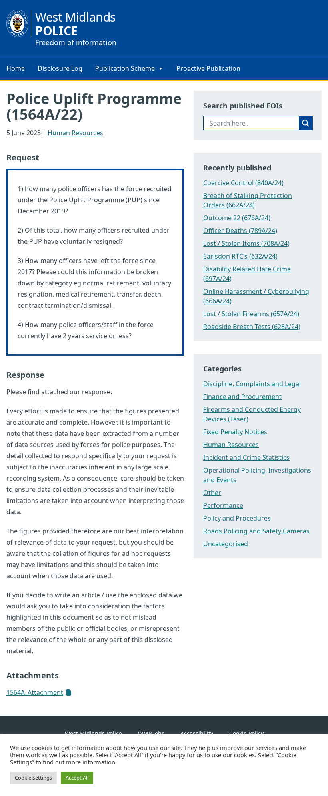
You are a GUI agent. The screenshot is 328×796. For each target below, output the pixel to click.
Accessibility (196, 733)
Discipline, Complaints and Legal (252, 383)
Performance (223, 505)
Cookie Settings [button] (33, 777)
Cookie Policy (246, 733)
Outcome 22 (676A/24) (236, 217)
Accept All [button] (77, 777)
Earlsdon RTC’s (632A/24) (240, 256)
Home (15, 68)
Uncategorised (225, 543)
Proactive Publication (208, 68)
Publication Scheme (125, 68)
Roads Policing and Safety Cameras (256, 531)
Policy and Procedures (237, 518)
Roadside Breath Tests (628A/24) (251, 326)
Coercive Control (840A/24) (243, 182)
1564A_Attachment (34, 692)
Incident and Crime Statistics (246, 457)
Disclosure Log (60, 68)
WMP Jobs (151, 733)
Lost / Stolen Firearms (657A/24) (251, 313)
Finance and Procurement (242, 396)
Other (212, 492)
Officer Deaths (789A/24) (240, 230)
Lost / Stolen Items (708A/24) (246, 243)
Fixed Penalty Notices (235, 431)
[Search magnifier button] (305, 123)
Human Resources (75, 132)
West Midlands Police (93, 733)
